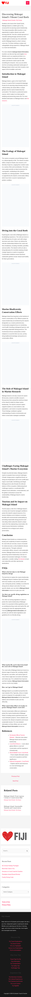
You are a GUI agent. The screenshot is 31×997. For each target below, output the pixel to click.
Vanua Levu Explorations (15, 948)
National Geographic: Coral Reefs (19, 761)
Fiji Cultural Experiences (15, 979)
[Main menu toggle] (27, 3)
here (25, 54)
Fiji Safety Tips (15, 965)
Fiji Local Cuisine (15, 983)
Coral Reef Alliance (15, 744)
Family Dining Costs (7, 877)
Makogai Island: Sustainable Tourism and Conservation (13, 807)
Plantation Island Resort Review (11, 874)
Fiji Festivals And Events (15, 981)
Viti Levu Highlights (15, 945)
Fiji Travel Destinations (15, 941)
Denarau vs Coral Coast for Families (12, 871)
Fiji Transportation (15, 963)
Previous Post (15, 776)
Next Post (15, 781)
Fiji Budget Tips (15, 968)
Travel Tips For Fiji (15, 959)
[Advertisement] (15, 127)
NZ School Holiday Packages (10, 865)
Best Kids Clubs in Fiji (8, 868)
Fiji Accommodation (15, 950)
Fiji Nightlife (15, 985)
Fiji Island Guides (15, 943)
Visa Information (15, 961)
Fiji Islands (21, 559)
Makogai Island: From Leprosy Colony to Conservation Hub (14, 797)
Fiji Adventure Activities (15, 977)
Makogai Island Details (9, 20)
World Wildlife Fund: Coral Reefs (19, 752)
